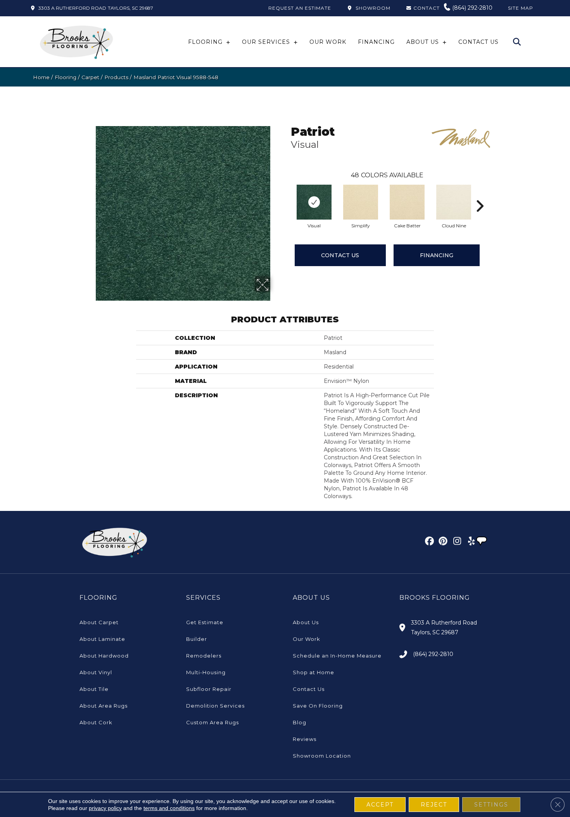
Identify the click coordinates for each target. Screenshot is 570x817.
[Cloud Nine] (453, 202)
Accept (380, 804)
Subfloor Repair (208, 689)
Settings (491, 804)
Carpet (90, 77)
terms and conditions (169, 808)
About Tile (94, 689)
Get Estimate (204, 622)
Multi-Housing (206, 672)
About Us (306, 622)
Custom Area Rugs (212, 722)
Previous (287, 194)
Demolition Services (215, 706)
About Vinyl (95, 672)
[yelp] (469, 542)
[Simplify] (360, 202)
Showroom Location (322, 756)
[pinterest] (441, 542)
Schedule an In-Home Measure (337, 656)
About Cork (95, 722)
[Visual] (314, 202)
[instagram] (455, 542)
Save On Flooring (318, 706)
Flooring (65, 77)
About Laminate (102, 639)
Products (116, 77)
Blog (299, 722)
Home (41, 77)
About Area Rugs (103, 706)
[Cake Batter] (407, 202)
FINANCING (436, 255)
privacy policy (105, 808)
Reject (434, 804)
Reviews (304, 739)
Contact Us (340, 255)
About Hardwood (104, 656)
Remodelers (203, 656)
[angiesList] (482, 542)
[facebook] (428, 542)
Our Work (306, 639)
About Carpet (99, 622)
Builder (196, 639)
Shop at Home (313, 672)
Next (479, 194)
